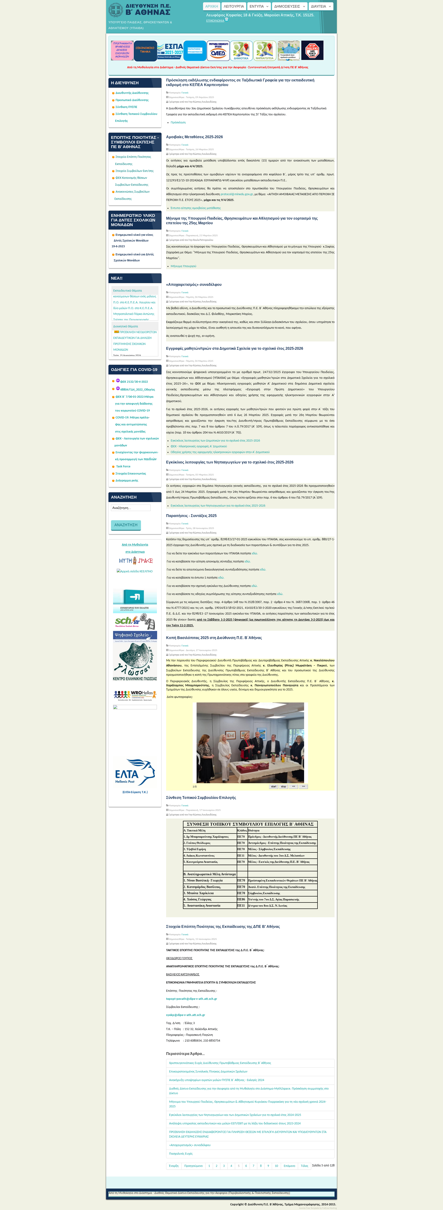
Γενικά (185, 93)
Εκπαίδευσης (123, 164)
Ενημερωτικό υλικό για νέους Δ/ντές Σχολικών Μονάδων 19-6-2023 (135, 240)
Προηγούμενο (193, 1166)
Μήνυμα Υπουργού (184, 266)
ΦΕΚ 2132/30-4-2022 (134, 382)
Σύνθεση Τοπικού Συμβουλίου (136, 114)
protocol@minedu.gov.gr (237, 194)
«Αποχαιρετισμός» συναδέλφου (194, 285)
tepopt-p (172, 999)
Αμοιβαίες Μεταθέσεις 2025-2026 (194, 137)
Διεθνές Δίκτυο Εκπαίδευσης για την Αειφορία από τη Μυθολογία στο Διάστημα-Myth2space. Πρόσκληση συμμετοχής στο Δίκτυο (249, 1091)
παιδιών (150, 459)
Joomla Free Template (309, 1208)
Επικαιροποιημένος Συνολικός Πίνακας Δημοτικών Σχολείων (208, 1071)
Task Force (123, 466)
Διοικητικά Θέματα (125, 326)
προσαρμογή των (131, 459)
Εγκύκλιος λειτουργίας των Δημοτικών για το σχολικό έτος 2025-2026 (215, 440)
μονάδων (120, 445)
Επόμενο (289, 1166)
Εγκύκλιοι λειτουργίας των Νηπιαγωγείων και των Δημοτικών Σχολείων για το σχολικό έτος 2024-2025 (235, 1115)
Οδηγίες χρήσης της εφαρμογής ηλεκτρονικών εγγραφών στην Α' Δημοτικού (220, 452)
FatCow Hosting (329, 1208)
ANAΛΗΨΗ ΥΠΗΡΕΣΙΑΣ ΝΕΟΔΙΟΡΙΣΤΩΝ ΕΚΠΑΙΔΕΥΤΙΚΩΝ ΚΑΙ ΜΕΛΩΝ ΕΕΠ (135, 343)
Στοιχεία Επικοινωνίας (131, 473)
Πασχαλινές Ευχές (181, 1154)
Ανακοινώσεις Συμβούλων (133, 192)
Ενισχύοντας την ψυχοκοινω (135, 452)
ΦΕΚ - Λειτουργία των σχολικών (137, 438)
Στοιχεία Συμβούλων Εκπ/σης (135, 171)
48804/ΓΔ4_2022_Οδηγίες (137, 389)
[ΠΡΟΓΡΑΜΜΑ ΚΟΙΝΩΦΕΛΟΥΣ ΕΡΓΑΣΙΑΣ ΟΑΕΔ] (218, 59)
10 (276, 1166)
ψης (118, 424)
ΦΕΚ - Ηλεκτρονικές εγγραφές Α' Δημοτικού (199, 446)
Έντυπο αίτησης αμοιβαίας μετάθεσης (196, 208)
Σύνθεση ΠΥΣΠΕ (126, 107)
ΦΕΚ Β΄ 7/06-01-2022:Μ (131, 397)
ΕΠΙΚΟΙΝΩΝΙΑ (215, 21)
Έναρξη (174, 1166)
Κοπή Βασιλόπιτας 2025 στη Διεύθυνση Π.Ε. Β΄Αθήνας (214, 638)
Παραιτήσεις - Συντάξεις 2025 (191, 516)
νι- (156, 452)
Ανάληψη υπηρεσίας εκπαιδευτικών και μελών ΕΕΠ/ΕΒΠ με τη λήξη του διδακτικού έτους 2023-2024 (235, 1123)
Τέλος (304, 1166)
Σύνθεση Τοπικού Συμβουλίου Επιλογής (201, 798)
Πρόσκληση (178, 122)
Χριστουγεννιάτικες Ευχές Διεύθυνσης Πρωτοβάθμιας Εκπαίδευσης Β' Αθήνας (220, 1063)
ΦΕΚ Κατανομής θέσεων (131, 178)
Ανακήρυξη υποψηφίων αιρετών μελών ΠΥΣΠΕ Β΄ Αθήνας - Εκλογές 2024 (216, 1080)
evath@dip (186, 999)
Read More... (149, 333)
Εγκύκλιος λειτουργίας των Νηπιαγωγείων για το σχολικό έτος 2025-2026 (229, 462)
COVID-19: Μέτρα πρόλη (132, 417)
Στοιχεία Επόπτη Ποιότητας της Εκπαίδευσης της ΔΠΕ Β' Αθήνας (223, 927)
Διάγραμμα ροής (127, 480)
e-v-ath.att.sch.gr (205, 999)
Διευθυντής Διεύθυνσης (132, 93)
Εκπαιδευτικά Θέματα (127, 291)
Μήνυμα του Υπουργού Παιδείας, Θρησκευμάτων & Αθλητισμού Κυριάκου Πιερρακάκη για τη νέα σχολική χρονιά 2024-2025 (247, 1104)
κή (117, 459)
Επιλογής (121, 121)
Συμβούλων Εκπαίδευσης (131, 185)
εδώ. (255, 553)
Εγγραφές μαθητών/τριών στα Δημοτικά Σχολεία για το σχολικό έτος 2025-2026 (234, 348)
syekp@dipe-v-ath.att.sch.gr (185, 1015)
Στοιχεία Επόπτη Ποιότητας (133, 157)
